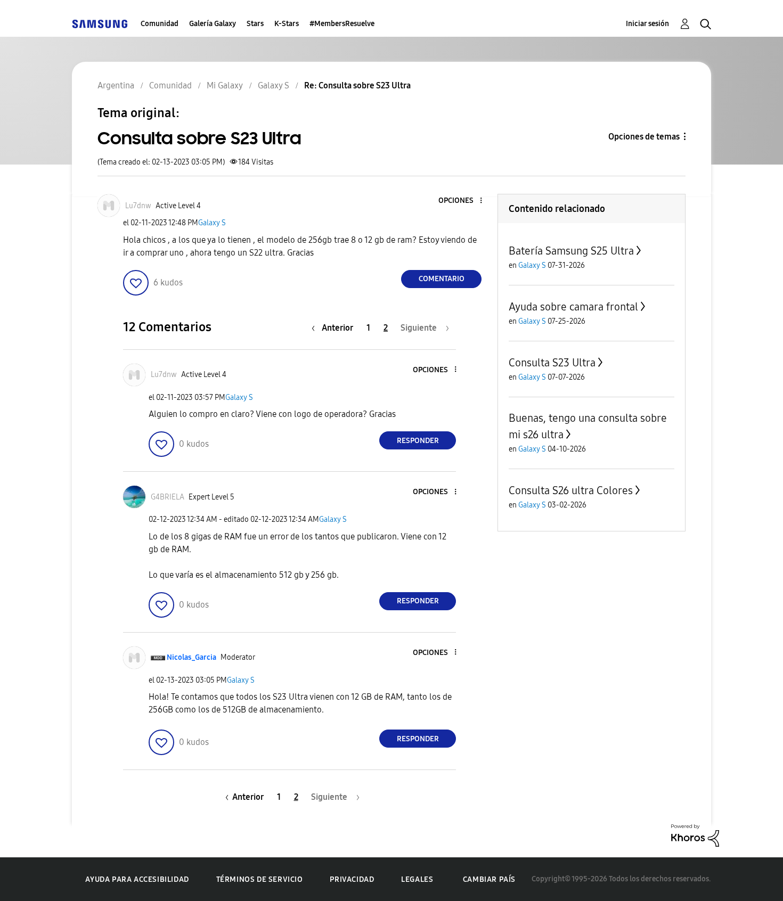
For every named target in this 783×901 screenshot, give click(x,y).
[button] (463, 201)
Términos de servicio (259, 879)
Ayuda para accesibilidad (137, 879)
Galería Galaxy (212, 23)
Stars (255, 23)
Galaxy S (212, 222)
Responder (418, 440)
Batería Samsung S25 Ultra (571, 250)
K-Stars (286, 23)
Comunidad (159, 23)
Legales (417, 879)
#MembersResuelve (341, 23)
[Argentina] (99, 24)
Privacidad (352, 879)
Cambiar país (489, 879)
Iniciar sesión (647, 23)
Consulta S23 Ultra (552, 362)
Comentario (441, 278)
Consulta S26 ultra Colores (571, 490)
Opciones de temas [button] (644, 137)
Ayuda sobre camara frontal (573, 306)
